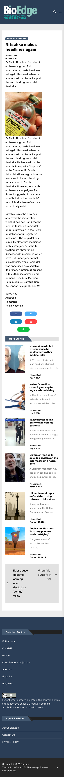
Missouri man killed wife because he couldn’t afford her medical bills (41, 351)
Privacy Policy (10, 741)
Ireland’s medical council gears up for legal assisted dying (42, 387)
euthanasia (8, 641)
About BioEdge (10, 727)
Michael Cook (11, 55)
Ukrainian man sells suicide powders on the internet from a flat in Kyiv (44, 459)
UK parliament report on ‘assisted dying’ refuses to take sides (42, 496)
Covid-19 (7, 648)
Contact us (8, 734)
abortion (7, 669)
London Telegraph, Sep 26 (24, 286)
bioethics (7, 683)
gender (6, 655)
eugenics (7, 676)
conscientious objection (16, 662)
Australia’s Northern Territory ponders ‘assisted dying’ (42, 531)
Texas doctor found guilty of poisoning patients (41, 422)
